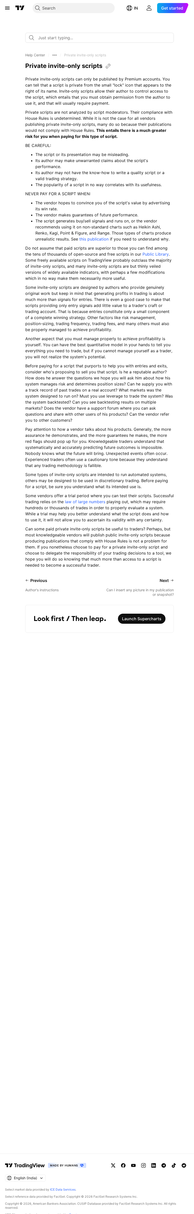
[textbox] (101, 37)
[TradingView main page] (20, 8)
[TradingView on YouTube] (133, 1165)
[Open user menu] (149, 8)
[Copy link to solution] (108, 66)
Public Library (155, 254)
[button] (35, 55)
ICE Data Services (63, 1189)
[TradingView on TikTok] (173, 1165)
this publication (94, 239)
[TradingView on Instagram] (143, 1165)
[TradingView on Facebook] (123, 1165)
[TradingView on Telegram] (163, 1165)
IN (136, 8)
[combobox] (99, 38)
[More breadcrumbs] (54, 55)
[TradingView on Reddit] (183, 1165)
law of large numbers (85, 501)
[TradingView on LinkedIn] (153, 1165)
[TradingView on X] (113, 1165)
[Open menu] (7, 8)
